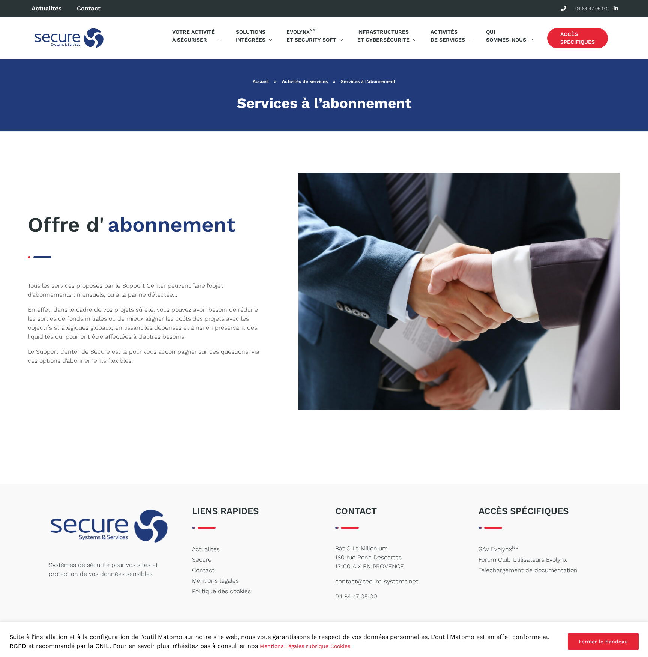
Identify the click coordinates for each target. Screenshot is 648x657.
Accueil (261, 81)
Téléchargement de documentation (528, 570)
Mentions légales (215, 580)
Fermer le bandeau (603, 642)
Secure (202, 559)
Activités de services (305, 81)
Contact (88, 8)
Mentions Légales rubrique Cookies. (306, 646)
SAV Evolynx (498, 548)
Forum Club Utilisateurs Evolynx (522, 559)
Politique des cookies (221, 591)
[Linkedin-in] (615, 8)
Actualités (47, 8)
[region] (324, 639)
